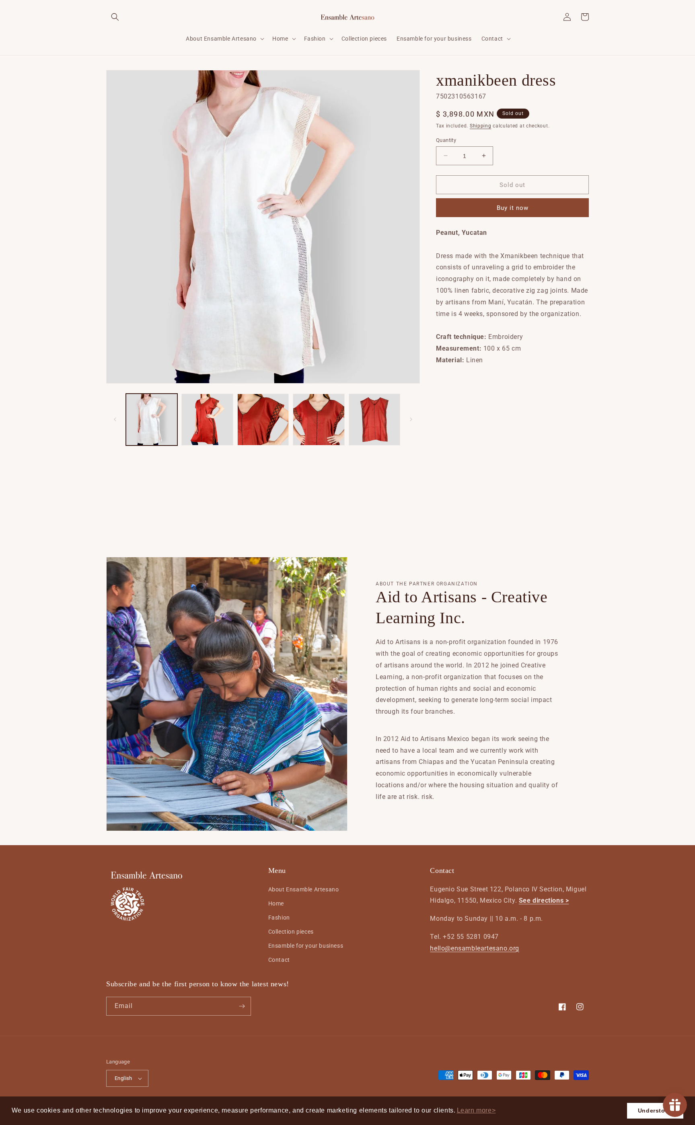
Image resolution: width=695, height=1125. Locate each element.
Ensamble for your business (305, 945)
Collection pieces (291, 931)
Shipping (480, 126)
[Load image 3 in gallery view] (263, 419)
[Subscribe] (242, 1006)
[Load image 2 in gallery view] (207, 419)
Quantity (446, 140)
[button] (476, 1110)
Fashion (279, 917)
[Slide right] (411, 419)
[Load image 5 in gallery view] (374, 419)
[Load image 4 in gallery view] (318, 419)
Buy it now (512, 207)
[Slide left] (115, 419)
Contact (279, 960)
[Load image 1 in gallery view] (151, 419)
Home (276, 903)
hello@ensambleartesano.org (474, 948)
